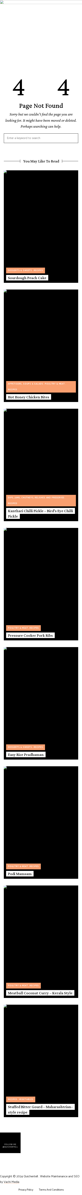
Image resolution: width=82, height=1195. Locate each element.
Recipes (38, 270)
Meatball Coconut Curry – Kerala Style (40, 993)
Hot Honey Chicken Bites (28, 397)
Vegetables (26, 1099)
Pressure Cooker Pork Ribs (30, 635)
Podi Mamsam (20, 873)
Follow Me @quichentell (10, 1145)
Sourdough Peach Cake (27, 277)
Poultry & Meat (55, 384)
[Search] (72, 138)
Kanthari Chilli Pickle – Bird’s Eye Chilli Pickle (40, 513)
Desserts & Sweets (20, 270)
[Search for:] (41, 138)
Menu (4, 57)
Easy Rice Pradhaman (26, 754)
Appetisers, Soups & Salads (25, 384)
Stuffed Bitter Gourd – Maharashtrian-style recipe (40, 1109)
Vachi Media (11, 1182)
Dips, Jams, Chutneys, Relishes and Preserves (36, 497)
